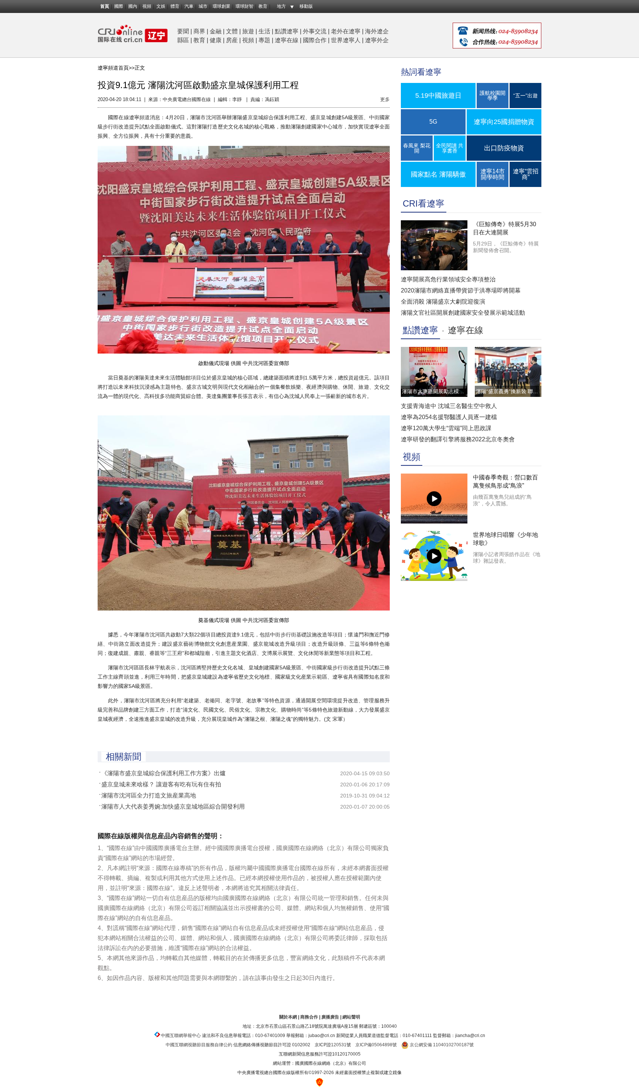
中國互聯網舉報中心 (181, 1035)
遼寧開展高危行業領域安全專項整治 (448, 279)
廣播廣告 (330, 1017)
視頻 (146, 6)
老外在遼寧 (346, 31)
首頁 (104, 6)
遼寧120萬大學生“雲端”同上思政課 (446, 428)
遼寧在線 (286, 40)
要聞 (183, 31)
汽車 (189, 6)
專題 (264, 40)
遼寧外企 (377, 40)
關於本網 (288, 1017)
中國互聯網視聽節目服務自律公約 (199, 1044)
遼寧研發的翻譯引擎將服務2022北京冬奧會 (458, 439)
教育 (262, 6)
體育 (174, 6)
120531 (338, 1044)
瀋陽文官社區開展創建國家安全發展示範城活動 (463, 313)
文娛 (160, 6)
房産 (232, 40)
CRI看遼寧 (423, 203)
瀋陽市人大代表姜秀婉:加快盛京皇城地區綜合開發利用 (173, 806)
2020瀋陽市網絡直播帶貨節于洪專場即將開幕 (461, 290)
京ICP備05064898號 (376, 1044)
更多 (385, 99)
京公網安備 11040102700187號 (441, 1044)
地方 (281, 6)
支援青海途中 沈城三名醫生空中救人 (449, 406)
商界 (199, 31)
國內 (132, 6)
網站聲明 (351, 1017)
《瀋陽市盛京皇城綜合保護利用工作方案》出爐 (163, 773)
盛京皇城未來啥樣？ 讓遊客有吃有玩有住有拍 (161, 784)
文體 (232, 31)
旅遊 (248, 31)
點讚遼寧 (286, 31)
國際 (118, 6)
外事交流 (315, 31)
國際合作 (315, 40)
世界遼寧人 (346, 40)
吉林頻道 (133, 33)
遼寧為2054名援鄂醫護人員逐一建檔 (449, 417)
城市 (203, 6)
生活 (264, 31)
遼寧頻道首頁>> (116, 67)
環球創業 (221, 6)
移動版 (306, 6)
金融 (216, 31)
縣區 (183, 40)
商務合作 (309, 1017)
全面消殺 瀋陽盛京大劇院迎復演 (443, 301)
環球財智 (244, 6)
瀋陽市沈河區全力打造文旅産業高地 (148, 795)
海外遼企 (377, 31)
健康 (216, 40)
